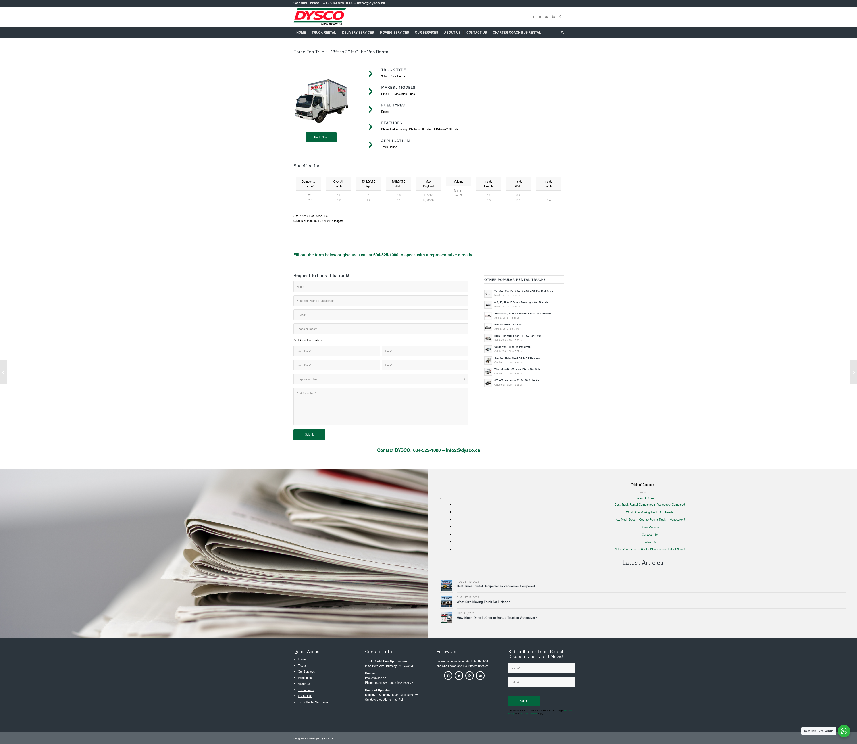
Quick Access (650, 527)
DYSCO (328, 738)
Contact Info (650, 534)
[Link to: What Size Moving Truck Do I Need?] (446, 601)
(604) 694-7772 (406, 682)
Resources (305, 677)
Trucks (302, 665)
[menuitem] (301, 32)
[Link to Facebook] (533, 16)
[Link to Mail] (546, 16)
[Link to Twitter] (540, 16)
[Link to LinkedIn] (553, 16)
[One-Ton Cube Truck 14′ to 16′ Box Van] (853, 372)
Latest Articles (645, 498)
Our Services (306, 671)
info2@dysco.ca (371, 2)
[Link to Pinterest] (560, 16)
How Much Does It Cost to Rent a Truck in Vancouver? (649, 519)
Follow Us (649, 542)
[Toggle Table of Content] (642, 493)
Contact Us (305, 696)
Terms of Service (528, 713)
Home (302, 659)
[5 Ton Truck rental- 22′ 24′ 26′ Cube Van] (3, 372)
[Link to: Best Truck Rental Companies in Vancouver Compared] (446, 585)
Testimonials (306, 690)
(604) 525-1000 (384, 682)
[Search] (561, 32)
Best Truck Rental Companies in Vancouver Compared (650, 504)
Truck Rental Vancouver (313, 702)
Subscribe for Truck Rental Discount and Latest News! (650, 549)
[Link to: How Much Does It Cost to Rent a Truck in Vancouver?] (446, 617)
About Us (304, 683)
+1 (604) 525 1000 (338, 2)
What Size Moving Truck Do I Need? (649, 512)
